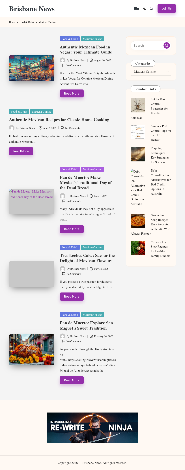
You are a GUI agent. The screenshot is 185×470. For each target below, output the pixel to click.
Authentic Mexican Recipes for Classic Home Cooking (59, 119)
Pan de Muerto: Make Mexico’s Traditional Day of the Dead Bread (86, 182)
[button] (167, 8)
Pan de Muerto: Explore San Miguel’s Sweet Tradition (86, 325)
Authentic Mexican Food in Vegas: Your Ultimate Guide (86, 49)
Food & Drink (70, 39)
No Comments (73, 65)
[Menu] (136, 8)
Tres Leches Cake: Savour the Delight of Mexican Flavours (87, 258)
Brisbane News (32, 8)
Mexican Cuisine (92, 39)
